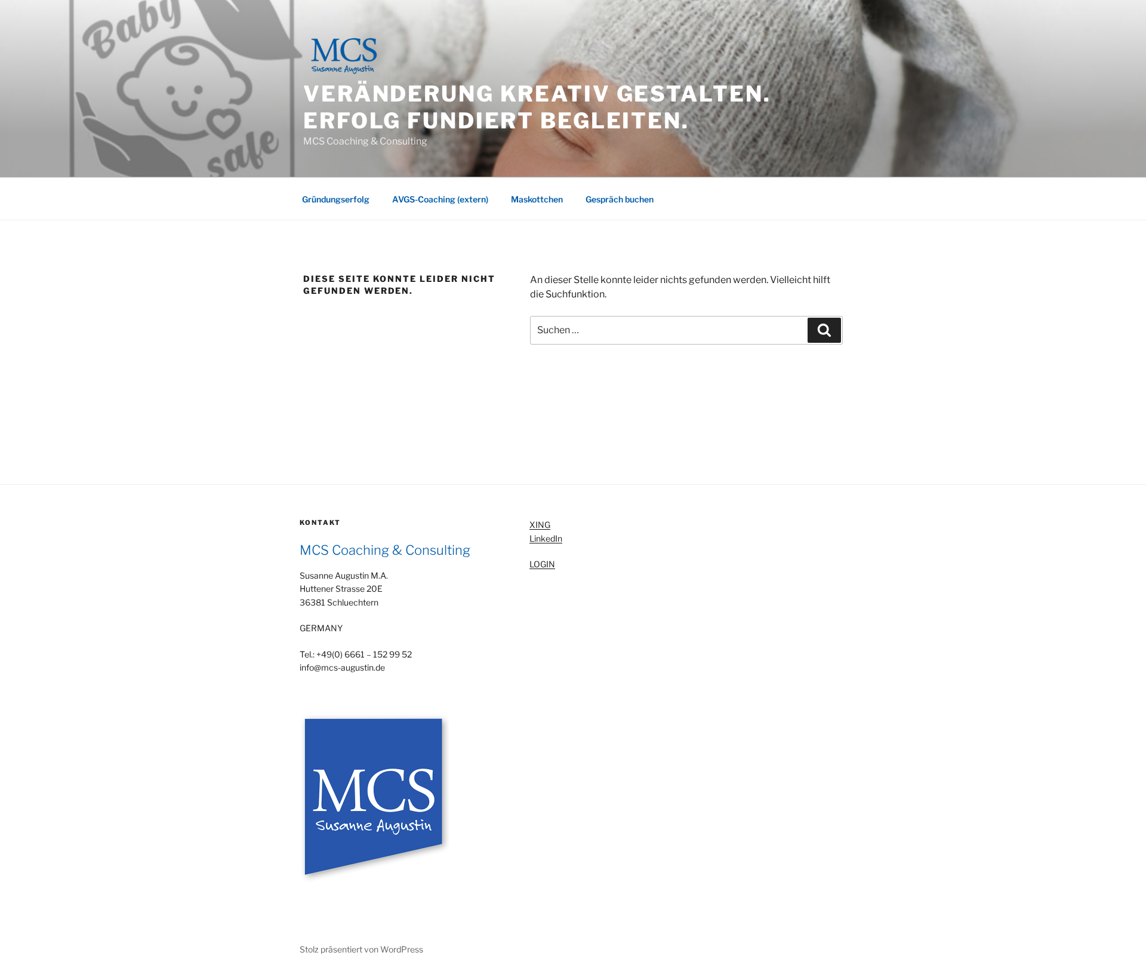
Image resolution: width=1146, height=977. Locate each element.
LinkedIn (545, 538)
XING (539, 525)
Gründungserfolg (335, 199)
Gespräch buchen (620, 199)
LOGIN (542, 564)
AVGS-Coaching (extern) (440, 199)
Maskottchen (537, 199)
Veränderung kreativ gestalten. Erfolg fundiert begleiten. (537, 107)
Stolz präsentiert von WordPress (361, 949)
